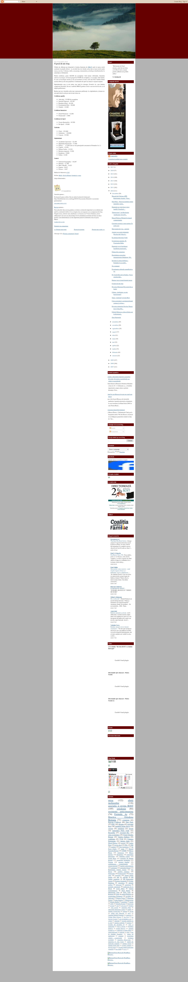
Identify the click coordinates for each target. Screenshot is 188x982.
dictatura (131, 906)
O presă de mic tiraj (61, 63)
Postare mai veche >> (98, 229)
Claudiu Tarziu (112, 460)
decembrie (115, 193)
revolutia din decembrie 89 (116, 925)
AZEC (112, 904)
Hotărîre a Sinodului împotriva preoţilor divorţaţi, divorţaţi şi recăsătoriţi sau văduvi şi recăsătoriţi (118, 379)
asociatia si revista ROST (120, 805)
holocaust (119, 885)
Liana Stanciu (118, 900)
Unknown (113, 156)
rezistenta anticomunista (120, 811)
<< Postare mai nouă (60, 229)
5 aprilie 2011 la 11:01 (59, 222)
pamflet (129, 909)
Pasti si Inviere (121, 926)
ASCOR (125, 877)
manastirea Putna (126, 907)
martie (114, 349)
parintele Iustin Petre (113, 945)
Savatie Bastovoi (120, 928)
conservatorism (112, 866)
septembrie (115, 328)
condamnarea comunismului (118, 864)
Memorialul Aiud (113, 892)
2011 (112, 187)
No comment (115, 266)
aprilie (114, 345)
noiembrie (115, 322)
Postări (113, 428)
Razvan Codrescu (114, 822)
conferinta (111, 839)
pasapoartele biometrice (115, 896)
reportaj (123, 843)
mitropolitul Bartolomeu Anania (116, 909)
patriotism (128, 885)
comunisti (120, 936)
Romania (111, 894)
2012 (112, 184)
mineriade (116, 921)
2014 (112, 177)
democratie (111, 873)
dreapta (121, 824)
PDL (113, 824)
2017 (112, 167)
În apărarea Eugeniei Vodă (119, 238)
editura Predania (126, 894)
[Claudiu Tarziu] (127, 469)
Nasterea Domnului (121, 881)
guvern (110, 828)
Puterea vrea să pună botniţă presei (122, 280)
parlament (114, 868)
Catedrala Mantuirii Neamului (116, 915)
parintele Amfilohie (119, 923)
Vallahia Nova (115, 625)
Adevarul (111, 898)
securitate (124, 902)
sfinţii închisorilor (112, 932)
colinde (110, 921)
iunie (114, 339)
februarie (115, 352)
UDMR (124, 851)
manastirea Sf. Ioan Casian (116, 942)
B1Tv (129, 913)
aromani (112, 906)
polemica (129, 923)
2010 (112, 191)
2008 (112, 363)
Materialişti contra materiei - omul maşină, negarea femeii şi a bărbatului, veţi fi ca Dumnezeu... (120, 571)
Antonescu (120, 853)
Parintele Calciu (124, 856)
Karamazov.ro (115, 539)
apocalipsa (121, 883)
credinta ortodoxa (123, 872)
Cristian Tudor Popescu (114, 917)
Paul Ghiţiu (114, 567)
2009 (112, 360)
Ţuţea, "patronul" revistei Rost (121, 298)
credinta (113, 847)
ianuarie (114, 356)
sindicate (122, 932)
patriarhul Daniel (125, 868)
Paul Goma (130, 904)
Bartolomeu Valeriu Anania (117, 870)
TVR (121, 839)
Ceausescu (128, 915)
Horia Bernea (126, 891)
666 (118, 877)
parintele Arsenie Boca (114, 911)
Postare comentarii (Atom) (71, 234)
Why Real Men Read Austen (119, 541)
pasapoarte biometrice (123, 860)
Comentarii (114, 432)
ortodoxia (121, 828)
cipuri (117, 894)
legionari (118, 875)
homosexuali (122, 873)
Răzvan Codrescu (116, 587)
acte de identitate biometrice (120, 933)
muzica (125, 949)
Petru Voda (127, 892)
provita (131, 911)
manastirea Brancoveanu (124, 940)
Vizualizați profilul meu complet (118, 159)
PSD (132, 845)
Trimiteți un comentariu (61, 226)
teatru (122, 849)
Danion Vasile (120, 898)
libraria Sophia (114, 902)
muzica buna (125, 841)
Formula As (75, 175)
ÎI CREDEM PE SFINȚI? (118, 588)
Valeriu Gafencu (124, 837)
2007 (112, 367)
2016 (112, 170)
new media (118, 949)
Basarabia (111, 832)
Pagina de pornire (79, 229)
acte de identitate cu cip (125, 919)
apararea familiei (123, 862)
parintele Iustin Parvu (122, 826)
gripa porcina (114, 907)
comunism (125, 820)
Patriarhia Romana (120, 904)
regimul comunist (126, 945)
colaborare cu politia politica (124, 930)
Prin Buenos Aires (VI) (117, 555)
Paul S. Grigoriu (116, 553)
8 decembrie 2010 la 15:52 (60, 203)
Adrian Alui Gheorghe (117, 913)
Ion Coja (126, 917)
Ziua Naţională (116, 317)
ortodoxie (121, 808)
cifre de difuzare (67, 175)
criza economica (113, 835)
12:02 (68, 172)
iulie (113, 335)
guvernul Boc (125, 832)
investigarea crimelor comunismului (120, 937)
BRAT (90, 67)
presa (79, 175)
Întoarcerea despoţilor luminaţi (116, 410)
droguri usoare (112, 947)
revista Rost (118, 845)
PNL (126, 845)
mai (113, 342)
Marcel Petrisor (112, 843)
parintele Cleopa (126, 943)
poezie (131, 828)
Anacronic (114, 611)
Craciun (110, 862)
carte (117, 906)
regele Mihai (120, 889)
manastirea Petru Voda (120, 830)
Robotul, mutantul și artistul (119, 613)
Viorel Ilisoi (112, 858)
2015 (112, 174)
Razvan (56, 207)
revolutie (128, 896)
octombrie (115, 325)
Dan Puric (129, 822)
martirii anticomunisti (126, 866)
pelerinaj (125, 911)
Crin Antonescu (124, 847)
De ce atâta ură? (115, 599)
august (114, 332)
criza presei (124, 906)
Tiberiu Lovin (129, 900)
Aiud (127, 932)
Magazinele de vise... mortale (120, 229)
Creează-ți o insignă (122, 460)
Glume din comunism (118, 252)
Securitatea (120, 855)
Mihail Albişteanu (116, 597)
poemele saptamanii (114, 887)
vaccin (131, 902)
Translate (122, 452)
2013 (112, 181)
